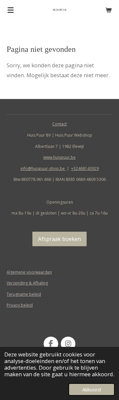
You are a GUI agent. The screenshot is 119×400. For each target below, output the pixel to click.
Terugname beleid (24, 294)
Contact (59, 124)
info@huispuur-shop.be (43, 168)
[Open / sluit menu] (10, 10)
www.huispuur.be (59, 157)
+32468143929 (85, 168)
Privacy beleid (20, 305)
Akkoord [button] (91, 389)
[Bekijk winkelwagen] (108, 10)
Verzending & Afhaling (27, 283)
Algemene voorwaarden (29, 272)
